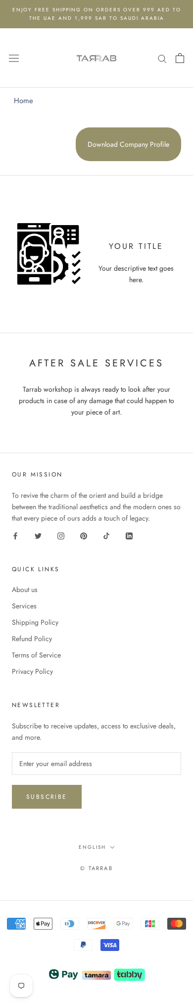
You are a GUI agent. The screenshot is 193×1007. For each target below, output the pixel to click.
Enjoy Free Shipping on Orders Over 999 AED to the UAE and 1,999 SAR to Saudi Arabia (96, 14)
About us (25, 589)
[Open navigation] (14, 58)
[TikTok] (106, 535)
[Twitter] (38, 535)
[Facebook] (15, 535)
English (92, 847)
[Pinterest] (83, 535)
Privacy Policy (32, 671)
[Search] (162, 58)
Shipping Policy (35, 622)
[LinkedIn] (129, 535)
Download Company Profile (128, 144)
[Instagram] (60, 535)
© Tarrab (96, 868)
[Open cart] (180, 58)
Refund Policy (32, 639)
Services (24, 606)
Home (23, 100)
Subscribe (46, 796)
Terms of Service (36, 655)
